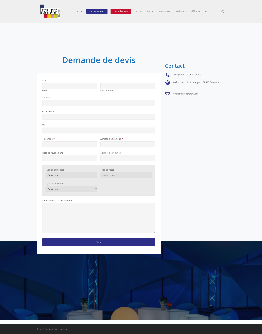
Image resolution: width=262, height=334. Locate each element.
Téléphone (48, 138)
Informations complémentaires (57, 200)
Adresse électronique (111, 138)
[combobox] (69, 158)
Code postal (48, 111)
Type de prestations (55, 183)
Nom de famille (106, 90)
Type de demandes (54, 169)
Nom (44, 80)
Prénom (45, 90)
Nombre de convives (110, 152)
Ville (44, 125)
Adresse (46, 97)
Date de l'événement (52, 152)
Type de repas (107, 169)
